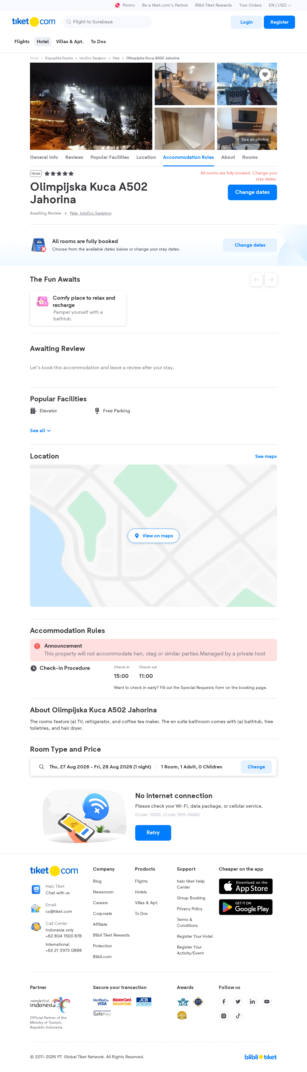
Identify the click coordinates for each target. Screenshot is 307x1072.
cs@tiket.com (59, 911)
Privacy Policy (189, 909)
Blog (97, 881)
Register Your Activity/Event (190, 950)
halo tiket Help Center (191, 884)
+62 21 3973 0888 (64, 950)
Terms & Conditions (187, 922)
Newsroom (103, 892)
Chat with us (58, 893)
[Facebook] (223, 1001)
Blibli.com (102, 957)
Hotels (141, 892)
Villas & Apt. (146, 903)
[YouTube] (267, 1001)
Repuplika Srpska (59, 58)
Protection (102, 946)
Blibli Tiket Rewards (213, 5)
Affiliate (100, 924)
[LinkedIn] (252, 1001)
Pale (116, 58)
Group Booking (191, 898)
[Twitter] (238, 1001)
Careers (100, 903)
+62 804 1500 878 (64, 936)
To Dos (141, 913)
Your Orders (250, 5)
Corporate (102, 913)
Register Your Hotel (195, 936)
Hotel (34, 58)
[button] (153, 536)
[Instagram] (223, 1016)
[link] (246, 22)
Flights (141, 881)
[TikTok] (238, 1016)
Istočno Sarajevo (92, 58)
